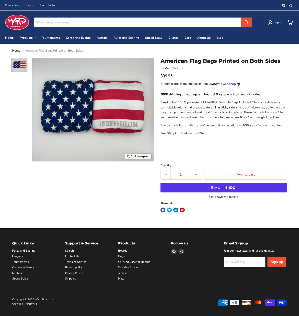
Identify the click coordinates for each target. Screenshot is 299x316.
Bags (121, 256)
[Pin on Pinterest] (182, 210)
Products (26, 38)
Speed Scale (153, 38)
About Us (204, 38)
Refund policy (74, 267)
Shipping (29, 5)
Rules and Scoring (126, 38)
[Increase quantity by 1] (196, 174)
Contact (52, 5)
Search (69, 251)
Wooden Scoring (129, 267)
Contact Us (72, 256)
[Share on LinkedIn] (175, 210)
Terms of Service (75, 262)
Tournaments (50, 38)
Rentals (102, 38)
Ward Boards (174, 68)
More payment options (223, 197)
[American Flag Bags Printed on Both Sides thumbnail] (20, 65)
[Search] (246, 22)
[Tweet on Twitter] (169, 210)
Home (9, 38)
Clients (173, 38)
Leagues (17, 256)
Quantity (165, 165)
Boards (122, 251)
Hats (121, 279)
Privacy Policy (13, 5)
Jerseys (122, 273)
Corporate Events (78, 38)
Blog (41, 5)
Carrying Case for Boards (134, 262)
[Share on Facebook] (162, 210)
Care (187, 38)
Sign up (277, 262)
